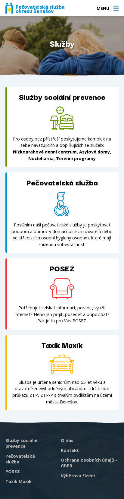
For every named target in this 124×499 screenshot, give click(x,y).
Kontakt (70, 450)
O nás (67, 440)
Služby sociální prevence (21, 443)
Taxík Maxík (18, 481)
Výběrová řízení (78, 475)
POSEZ (12, 471)
